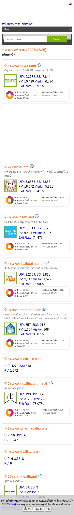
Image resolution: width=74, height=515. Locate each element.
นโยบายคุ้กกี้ (12, 504)
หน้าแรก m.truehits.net (17, 24)
